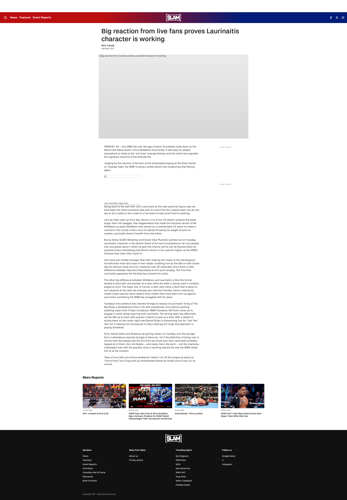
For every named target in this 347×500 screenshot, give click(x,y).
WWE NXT (181, 472)
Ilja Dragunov (182, 456)
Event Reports (42, 17)
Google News (228, 456)
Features (25, 17)
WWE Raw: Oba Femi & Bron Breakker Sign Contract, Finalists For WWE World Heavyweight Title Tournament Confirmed (150, 416)
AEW (178, 464)
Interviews (88, 468)
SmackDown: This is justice (189, 413)
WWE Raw (181, 460)
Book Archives (90, 481)
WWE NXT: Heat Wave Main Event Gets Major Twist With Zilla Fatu (241, 414)
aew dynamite (183, 468)
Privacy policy (136, 460)
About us (133, 456)
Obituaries (88, 476)
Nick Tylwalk (107, 45)
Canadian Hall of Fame (94, 472)
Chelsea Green (183, 485)
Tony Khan (181, 476)
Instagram (227, 464)
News (13, 17)
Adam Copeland (184, 481)
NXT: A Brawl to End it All (95, 413)
